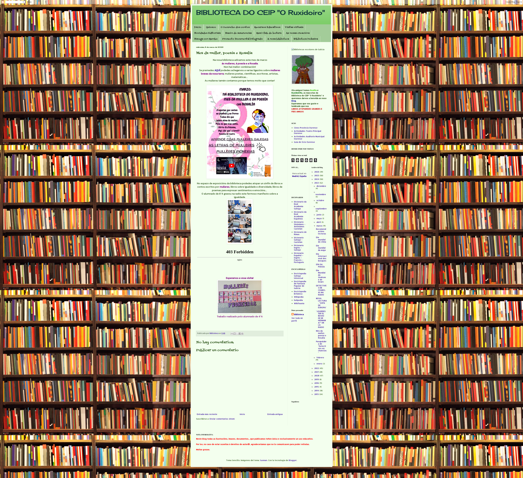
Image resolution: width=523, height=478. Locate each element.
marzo (320, 226)
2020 (317, 375)
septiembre (321, 208)
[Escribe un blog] (234, 333)
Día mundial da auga (321, 247)
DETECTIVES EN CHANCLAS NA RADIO (321, 290)
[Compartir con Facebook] (239, 333)
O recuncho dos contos (235, 27)
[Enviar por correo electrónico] (232, 333)
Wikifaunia (299, 303)
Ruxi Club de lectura (268, 33)
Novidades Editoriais (207, 33)
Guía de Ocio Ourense (304, 142)
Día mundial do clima (321, 239)
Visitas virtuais (294, 27)
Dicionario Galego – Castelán (299, 239)
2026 (317, 172)
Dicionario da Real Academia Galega (300, 205)
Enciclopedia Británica (300, 292)
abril (319, 222)
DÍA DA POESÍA (320, 265)
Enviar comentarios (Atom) (222, 419)
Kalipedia (298, 300)
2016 (316, 383)
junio (319, 214)
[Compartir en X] (237, 333)
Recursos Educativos (267, 27)
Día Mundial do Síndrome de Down (321, 276)
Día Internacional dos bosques (321, 257)
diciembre (321, 186)
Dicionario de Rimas (300, 233)
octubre (320, 200)
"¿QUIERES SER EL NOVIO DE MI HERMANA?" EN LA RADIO (321, 319)
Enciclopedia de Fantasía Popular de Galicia (300, 284)
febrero (320, 357)
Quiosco (211, 27)
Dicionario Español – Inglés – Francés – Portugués (299, 257)
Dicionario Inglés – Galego (299, 247)
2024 (317, 179)
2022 (317, 368)
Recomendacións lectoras (321, 231)
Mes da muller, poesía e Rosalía (321, 334)
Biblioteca (299, 314)
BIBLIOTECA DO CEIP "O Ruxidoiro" (260, 12)
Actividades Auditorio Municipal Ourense (309, 137)
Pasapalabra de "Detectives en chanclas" (321, 347)
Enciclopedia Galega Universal (300, 275)
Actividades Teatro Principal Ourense (307, 132)
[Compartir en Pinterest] (242, 333)
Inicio (197, 27)
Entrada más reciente (207, 414)
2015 (316, 387)
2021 (316, 372)
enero (320, 363)
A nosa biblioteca (278, 39)
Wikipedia (298, 297)
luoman (263, 460)
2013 (316, 394)
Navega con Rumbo (206, 39)
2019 (316, 379)
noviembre (321, 194)
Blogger (293, 460)
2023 (317, 183)
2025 (317, 175)
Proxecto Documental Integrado (242, 39)
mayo (319, 218)
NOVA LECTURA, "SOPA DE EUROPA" (321, 303)
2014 (316, 390)
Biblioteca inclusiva (306, 39)
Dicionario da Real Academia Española (300, 215)
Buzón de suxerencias (238, 33)
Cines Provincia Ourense (305, 128)
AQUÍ (217, 70)
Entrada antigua (275, 414)
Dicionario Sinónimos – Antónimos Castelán (299, 225)
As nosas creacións (298, 33)
